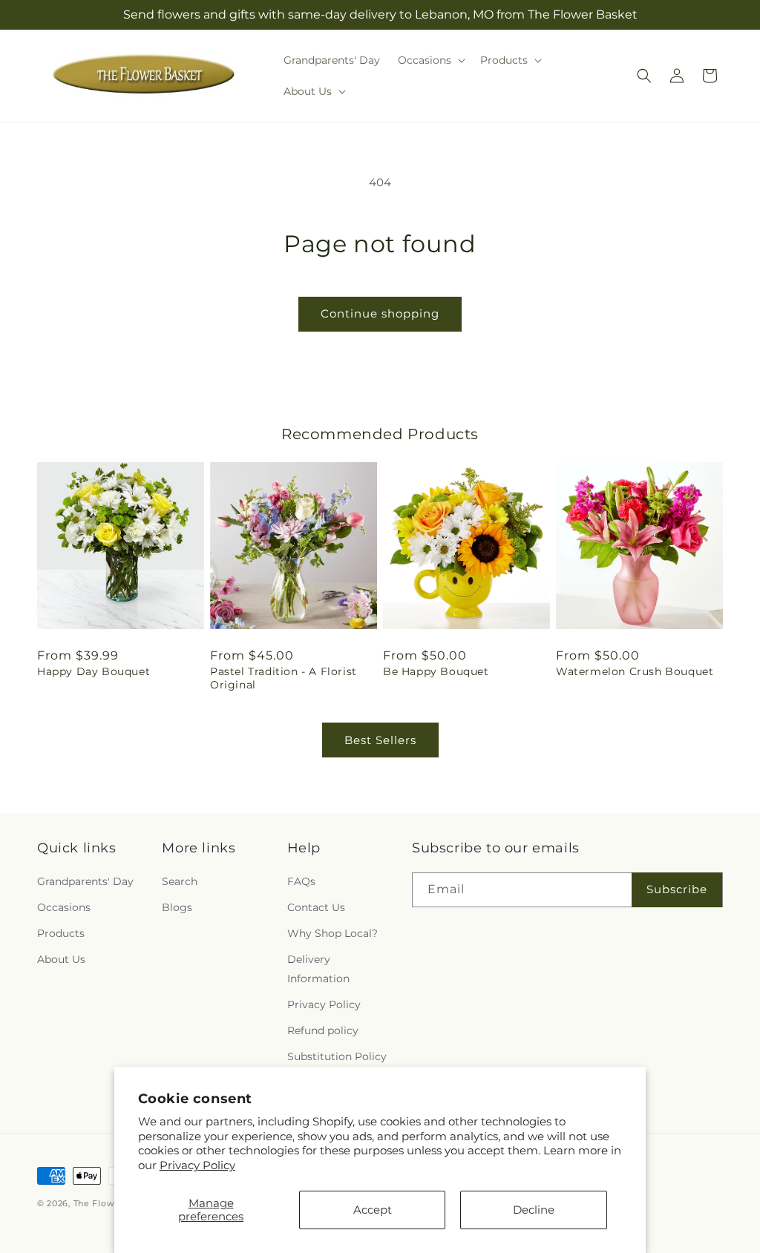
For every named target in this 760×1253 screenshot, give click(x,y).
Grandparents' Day (85, 881)
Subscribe (676, 889)
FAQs (301, 881)
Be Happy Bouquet (436, 671)
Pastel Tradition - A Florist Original (283, 678)
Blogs (177, 907)
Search (179, 881)
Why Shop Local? (332, 933)
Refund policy (322, 1030)
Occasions (64, 907)
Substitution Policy (337, 1056)
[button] (430, 60)
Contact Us (316, 907)
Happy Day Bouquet (93, 671)
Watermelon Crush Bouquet (634, 671)
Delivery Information (318, 968)
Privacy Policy (197, 1165)
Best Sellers (380, 740)
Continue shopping (380, 313)
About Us (61, 959)
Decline (533, 1210)
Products (61, 933)
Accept (372, 1210)
